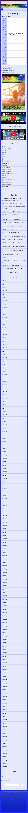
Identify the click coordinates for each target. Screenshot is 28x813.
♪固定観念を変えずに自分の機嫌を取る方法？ (12, 265)
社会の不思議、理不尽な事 (9, 179)
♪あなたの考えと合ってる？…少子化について (12, 203)
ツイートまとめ (6, 152)
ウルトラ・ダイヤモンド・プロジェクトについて (14, 146)
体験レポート (6, 165)
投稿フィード (4, 776)
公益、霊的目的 (6, 167)
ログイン (3, 774)
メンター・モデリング (8, 156)
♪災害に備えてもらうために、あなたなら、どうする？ (13, 261)
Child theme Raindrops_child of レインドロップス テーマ (14, 811)
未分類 (4, 175)
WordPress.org (5, 780)
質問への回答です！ (7, 186)
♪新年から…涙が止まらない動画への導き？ (12, 219)
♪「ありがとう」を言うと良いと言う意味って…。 (13, 250)
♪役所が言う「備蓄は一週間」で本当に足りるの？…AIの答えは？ (14, 207)
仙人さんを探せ (6, 163)
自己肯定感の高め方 (7, 182)
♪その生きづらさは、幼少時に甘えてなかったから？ (14, 236)
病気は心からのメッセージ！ (9, 177)
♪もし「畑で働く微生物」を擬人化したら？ (12, 268)
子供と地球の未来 (7, 171)
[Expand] (2, 9)
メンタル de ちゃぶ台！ (8, 158)
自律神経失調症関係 (7, 184)
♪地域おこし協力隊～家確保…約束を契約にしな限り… (13, 246)
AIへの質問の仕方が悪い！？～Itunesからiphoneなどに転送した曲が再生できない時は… (13, 199)
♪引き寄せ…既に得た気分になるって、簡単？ (12, 226)
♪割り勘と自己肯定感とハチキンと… (10, 254)
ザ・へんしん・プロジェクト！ (10, 150)
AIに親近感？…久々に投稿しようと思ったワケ (12, 222)
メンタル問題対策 (7, 161)
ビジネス (5, 154)
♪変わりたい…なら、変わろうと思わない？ (12, 211)
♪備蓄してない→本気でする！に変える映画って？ (13, 239)
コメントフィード (5, 778)
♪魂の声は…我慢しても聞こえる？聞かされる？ (13, 242)
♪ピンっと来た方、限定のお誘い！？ (10, 232)
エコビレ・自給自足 (7, 148)
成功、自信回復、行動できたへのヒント (12, 173)
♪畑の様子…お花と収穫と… (8, 229)
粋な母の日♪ (5, 257)
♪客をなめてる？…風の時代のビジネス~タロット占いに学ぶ (13, 215)
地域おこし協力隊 (7, 169)
